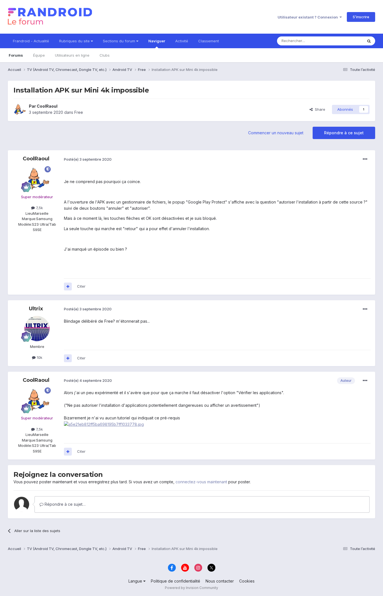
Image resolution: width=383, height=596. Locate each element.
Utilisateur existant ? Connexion (309, 17)
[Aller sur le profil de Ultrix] (37, 328)
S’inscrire (361, 17)
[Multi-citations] (68, 286)
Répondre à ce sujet (344, 132)
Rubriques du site (75, 41)
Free (78, 112)
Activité (181, 41)
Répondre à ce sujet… (64, 504)
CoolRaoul (47, 106)
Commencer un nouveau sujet (275, 132)
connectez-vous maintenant (201, 481)
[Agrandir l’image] (104, 424)
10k (39, 357)
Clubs (105, 55)
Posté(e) (88, 159)
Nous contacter (220, 581)
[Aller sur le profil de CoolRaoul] (19, 109)
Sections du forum (119, 41)
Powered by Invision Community (191, 588)
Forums (16, 55)
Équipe (39, 55)
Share (319, 109)
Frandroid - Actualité (31, 41)
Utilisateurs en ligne (72, 55)
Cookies (247, 581)
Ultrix (36, 309)
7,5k (39, 207)
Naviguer (156, 41)
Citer (81, 286)
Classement (208, 41)
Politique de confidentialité (175, 581)
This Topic (346, 41)
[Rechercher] (369, 40)
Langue (135, 581)
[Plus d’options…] (365, 159)
